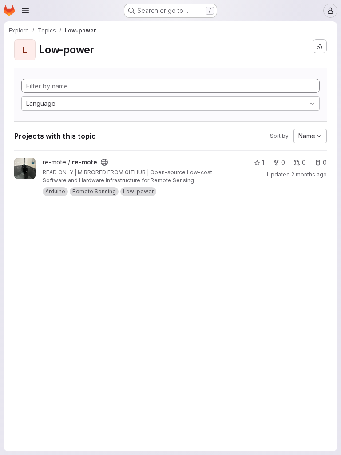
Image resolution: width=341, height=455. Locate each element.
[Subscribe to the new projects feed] (320, 46)
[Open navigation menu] (25, 11)
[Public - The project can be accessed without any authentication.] (104, 162)
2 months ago (309, 174)
